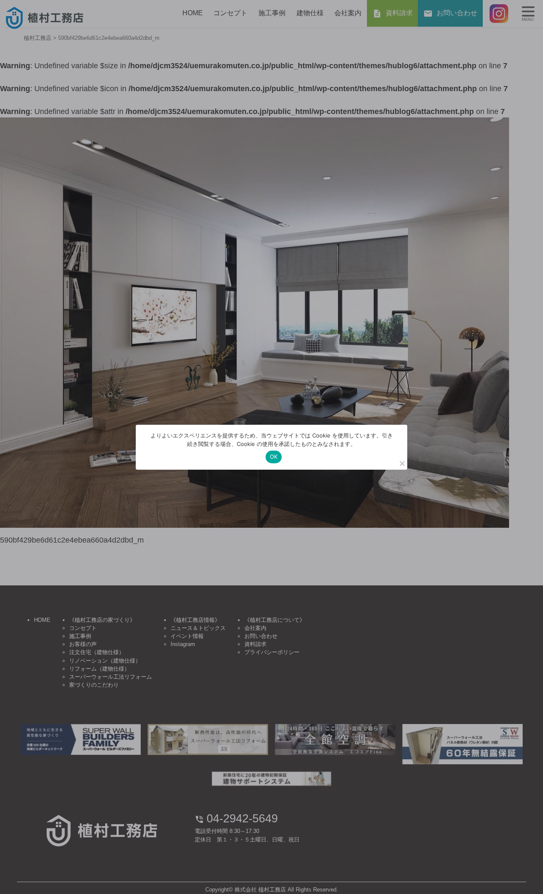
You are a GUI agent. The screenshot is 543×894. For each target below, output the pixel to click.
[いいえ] (401, 463)
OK (274, 456)
